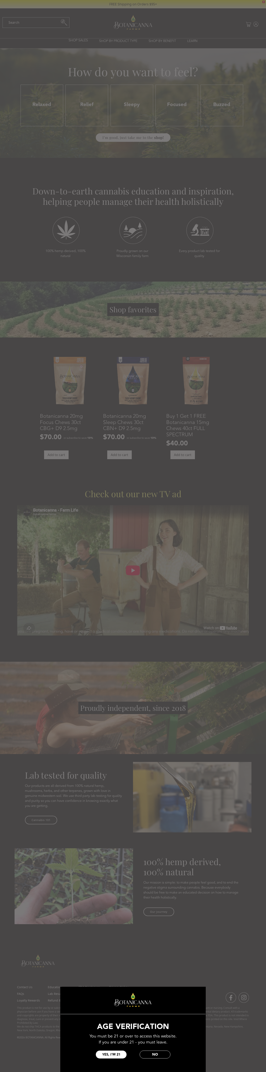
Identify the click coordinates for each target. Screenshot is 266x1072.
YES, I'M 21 (111, 1054)
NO (155, 1054)
